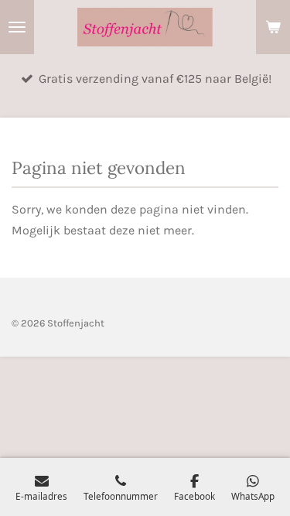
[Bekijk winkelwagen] (273, 27)
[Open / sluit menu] (17, 27)
